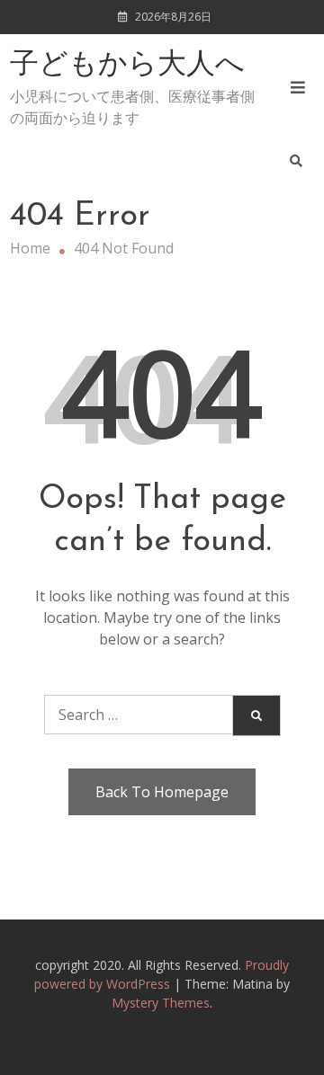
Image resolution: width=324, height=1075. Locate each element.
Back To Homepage (162, 792)
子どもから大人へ (127, 65)
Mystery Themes (161, 1002)
